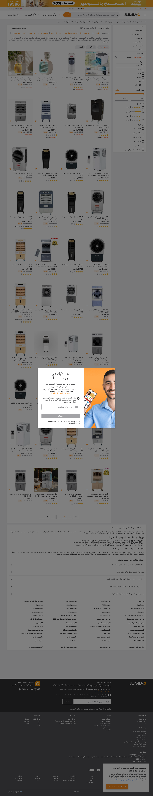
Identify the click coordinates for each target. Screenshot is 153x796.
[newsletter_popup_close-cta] (41, 371)
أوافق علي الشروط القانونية (60, 393)
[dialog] (76, 398)
